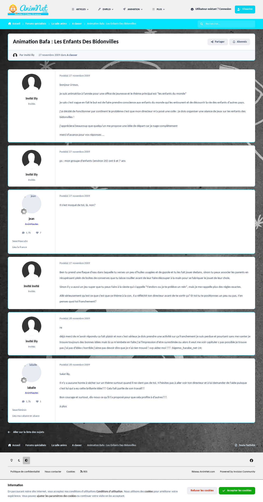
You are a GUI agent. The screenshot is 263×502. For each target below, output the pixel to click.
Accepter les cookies (239, 490)
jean (31, 219)
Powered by (237, 472)
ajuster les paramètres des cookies (56, 496)
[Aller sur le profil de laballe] (31, 372)
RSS (85, 472)
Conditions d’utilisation (109, 491)
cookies (149, 491)
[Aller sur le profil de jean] (31, 203)
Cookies (71, 472)
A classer (72, 55)
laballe (31, 388)
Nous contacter (53, 472)
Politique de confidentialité (25, 472)
